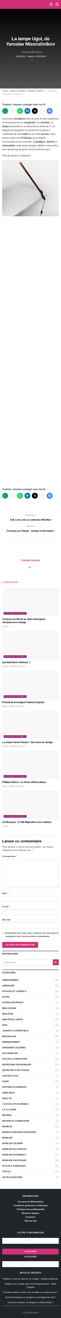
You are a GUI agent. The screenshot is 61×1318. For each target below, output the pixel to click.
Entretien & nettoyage (15, 1070)
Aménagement (10, 980)
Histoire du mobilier (18, 91)
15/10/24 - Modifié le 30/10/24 (13, 666)
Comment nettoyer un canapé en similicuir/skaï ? (30, 1302)
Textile (6, 1171)
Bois (4, 1025)
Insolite (7, 1098)
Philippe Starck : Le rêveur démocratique (24, 782)
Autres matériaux (12, 1002)
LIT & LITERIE (9, 1109)
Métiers (6, 1115)
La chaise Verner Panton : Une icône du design (27, 742)
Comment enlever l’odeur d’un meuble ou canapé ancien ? (30, 1292)
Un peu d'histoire (12, 1177)
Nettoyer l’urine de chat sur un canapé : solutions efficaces (30, 1279)
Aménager (8, 985)
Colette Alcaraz (36, 51)
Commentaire (10, 856)
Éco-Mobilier (10, 1053)
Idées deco (8, 1093)
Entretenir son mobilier (16, 1064)
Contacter (31, 1217)
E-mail (6, 906)
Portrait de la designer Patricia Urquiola (23, 702)
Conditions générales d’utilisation (30, 1205)
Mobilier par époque (14, 1160)
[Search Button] (56, 962)
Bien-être (7, 1014)
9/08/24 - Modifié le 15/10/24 (13, 706)
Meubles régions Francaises (19, 1132)
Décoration (9, 1036)
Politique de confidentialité (30, 1209)
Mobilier (7, 1138)
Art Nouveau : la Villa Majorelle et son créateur (27, 822)
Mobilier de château (14, 1149)
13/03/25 (5, 626)
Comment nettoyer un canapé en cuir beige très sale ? (30, 1297)
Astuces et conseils (14, 991)
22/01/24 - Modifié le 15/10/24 (13, 746)
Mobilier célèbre (12, 1143)
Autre (5, 997)
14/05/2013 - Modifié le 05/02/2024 (31, 56)
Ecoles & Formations (14, 1059)
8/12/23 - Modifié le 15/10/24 (13, 786)
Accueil (5, 91)
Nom (5, 893)
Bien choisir (9, 1008)
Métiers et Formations (15, 1121)
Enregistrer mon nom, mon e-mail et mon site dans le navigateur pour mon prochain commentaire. (31, 934)
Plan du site (31, 1221)
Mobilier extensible (14, 1155)
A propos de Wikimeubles (30, 1201)
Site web (6, 919)
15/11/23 (5, 826)
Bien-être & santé (12, 1019)
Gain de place (10, 1076)
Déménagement (11, 1042)
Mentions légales (30, 1213)
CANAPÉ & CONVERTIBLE (15, 1030)
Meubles (7, 1126)
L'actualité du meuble (15, 1104)
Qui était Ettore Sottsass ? (16, 662)
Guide (5, 1081)
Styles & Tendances (14, 1166)
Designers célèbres (35, 91)
